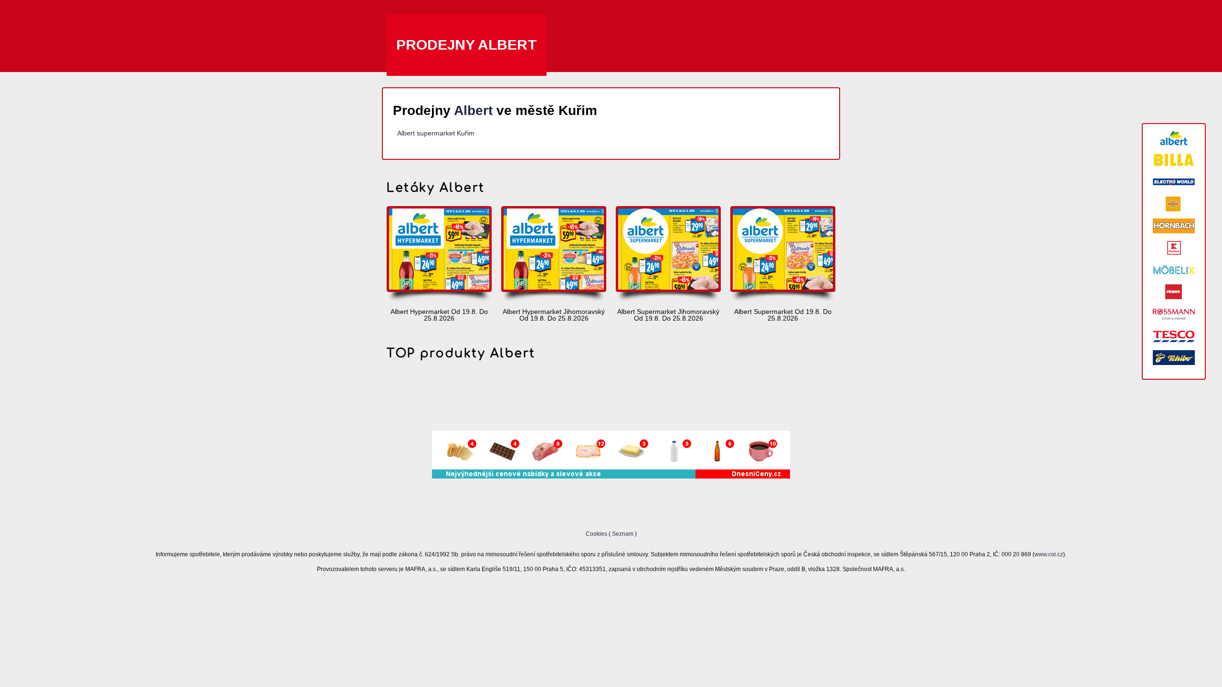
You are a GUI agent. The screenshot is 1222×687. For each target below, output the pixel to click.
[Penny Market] (1174, 291)
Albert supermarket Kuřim (435, 133)
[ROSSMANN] (1174, 313)
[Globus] (1174, 204)
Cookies (597, 534)
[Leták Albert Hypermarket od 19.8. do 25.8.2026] (439, 254)
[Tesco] (1174, 335)
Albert (473, 110)
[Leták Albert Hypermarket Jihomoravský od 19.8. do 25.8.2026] (553, 254)
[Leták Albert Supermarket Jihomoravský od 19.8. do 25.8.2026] (668, 254)
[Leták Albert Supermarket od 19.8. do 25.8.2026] (782, 254)
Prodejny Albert (466, 44)
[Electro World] (1174, 182)
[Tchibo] (1174, 357)
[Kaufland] (1174, 247)
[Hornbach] (1174, 226)
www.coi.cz (1048, 554)
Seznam (623, 534)
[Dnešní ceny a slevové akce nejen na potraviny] (611, 476)
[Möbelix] (1174, 269)
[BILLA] (1174, 160)
